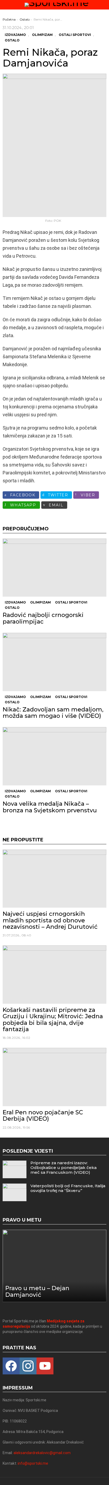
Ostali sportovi (71, 602)
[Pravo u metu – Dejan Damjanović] (54, 1266)
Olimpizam (40, 602)
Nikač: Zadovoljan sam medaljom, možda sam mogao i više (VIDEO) (53, 712)
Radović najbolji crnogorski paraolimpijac (43, 618)
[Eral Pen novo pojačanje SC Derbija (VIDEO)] (54, 1077)
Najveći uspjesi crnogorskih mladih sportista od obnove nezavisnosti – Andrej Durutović (50, 920)
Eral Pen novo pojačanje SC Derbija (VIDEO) (43, 1115)
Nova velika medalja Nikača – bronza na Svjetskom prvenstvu (50, 807)
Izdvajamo (15, 602)
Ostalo (12, 608)
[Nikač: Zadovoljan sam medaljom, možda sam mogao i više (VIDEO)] (54, 662)
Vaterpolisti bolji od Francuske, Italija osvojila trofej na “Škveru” (67, 1188)
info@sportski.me (33, 1463)
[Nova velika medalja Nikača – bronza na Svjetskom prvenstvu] (54, 756)
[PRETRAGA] (104, 5)
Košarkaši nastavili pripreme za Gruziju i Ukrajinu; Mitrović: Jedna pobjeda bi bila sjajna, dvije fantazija (53, 1019)
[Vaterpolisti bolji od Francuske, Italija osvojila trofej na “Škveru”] (14, 1192)
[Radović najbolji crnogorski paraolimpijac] (54, 568)
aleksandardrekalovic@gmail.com (42, 1453)
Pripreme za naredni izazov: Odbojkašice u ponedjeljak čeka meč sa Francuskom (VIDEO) (63, 1167)
